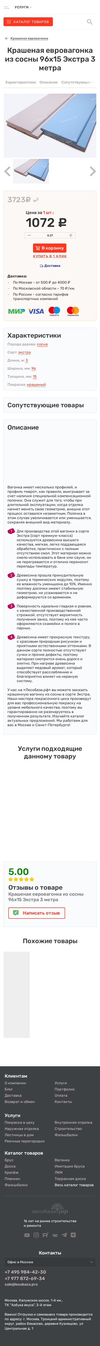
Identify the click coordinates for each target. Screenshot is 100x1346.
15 (35, 376)
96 (33, 368)
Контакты (63, 1101)
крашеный (36, 384)
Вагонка (62, 1160)
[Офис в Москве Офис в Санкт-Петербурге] (50, 1263)
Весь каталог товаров (74, 1185)
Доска (10, 1166)
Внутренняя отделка (73, 1122)
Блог (9, 1089)
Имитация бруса (70, 1166)
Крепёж (12, 1172)
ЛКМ (59, 1172)
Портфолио (65, 1089)
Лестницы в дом (19, 1135)
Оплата (61, 1095)
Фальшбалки (66, 1135)
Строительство (68, 1128)
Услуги (61, 1083)
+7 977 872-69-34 (25, 1278)
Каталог (31, 22)
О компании (15, 1083)
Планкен (12, 1179)
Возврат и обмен (20, 1101)
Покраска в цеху (20, 1122)
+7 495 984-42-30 (25, 1272)
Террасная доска (70, 1179)
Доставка (52, 266)
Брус (9, 1160)
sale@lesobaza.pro (21, 1284)
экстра (24, 352)
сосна (42, 344)
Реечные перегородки (25, 1141)
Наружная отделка (22, 1128)
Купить (50, 256)
